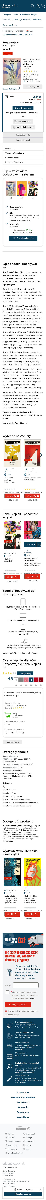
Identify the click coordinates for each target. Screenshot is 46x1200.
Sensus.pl (11, 1138)
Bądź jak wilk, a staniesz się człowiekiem (30, 898)
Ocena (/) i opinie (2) (15, 153)
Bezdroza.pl (30, 1142)
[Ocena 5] (34, 71)
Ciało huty (14, 224)
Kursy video (8, 20)
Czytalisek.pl (12, 1149)
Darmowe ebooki (10, 25)
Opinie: (32, 74)
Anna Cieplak (35, 59)
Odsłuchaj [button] (29, 544)
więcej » (32, 998)
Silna (12, 213)
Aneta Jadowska (32, 218)
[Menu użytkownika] (38, 6)
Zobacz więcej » (12, 1014)
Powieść (15, 799)
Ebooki (15, 14)
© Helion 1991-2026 (10, 1167)
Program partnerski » (24, 1022)
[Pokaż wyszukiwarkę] (32, 6)
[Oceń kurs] (10, 673)
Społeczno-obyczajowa (29, 802)
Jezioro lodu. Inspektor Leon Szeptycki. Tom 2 (11, 898)
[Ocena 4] (32, 71)
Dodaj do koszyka (22, 108)
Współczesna (25, 806)
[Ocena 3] (29, 71)
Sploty (28, 1149)
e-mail (8, 985)
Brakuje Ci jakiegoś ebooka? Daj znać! (27, 1064)
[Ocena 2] (27, 71)
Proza (14, 793)
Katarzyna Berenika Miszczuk (20, 220)
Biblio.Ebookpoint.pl (15, 1153)
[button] (41, 455)
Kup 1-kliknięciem (23, 127)
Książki (34, 14)
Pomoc (34, 653)
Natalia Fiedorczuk (16, 216)
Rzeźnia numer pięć (32, 477)
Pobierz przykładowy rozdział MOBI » (17, 776)
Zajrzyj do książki (10, 89)
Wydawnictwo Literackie (28, 65)
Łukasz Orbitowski (30, 565)
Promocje (18, 20)
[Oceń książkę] (32, 71)
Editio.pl (29, 1138)
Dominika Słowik (20, 218)
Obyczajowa (17, 796)
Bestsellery (36, 20)
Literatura (6, 790)
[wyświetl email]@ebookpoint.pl (18, 1181)
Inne (14, 790)
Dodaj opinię (25, 673)
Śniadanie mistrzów (8, 478)
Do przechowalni (23, 140)
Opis (10, 148)
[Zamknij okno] (40, 1189)
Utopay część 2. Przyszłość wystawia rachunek (32, 560)
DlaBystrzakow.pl (14, 1142)
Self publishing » (22, 1075)
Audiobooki (25, 14)
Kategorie (7, 14)
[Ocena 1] (24, 71)
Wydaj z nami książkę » (24, 1032)
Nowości (27, 20)
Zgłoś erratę (7, 778)
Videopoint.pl (13, 1145)
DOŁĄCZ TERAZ (18, 1004)
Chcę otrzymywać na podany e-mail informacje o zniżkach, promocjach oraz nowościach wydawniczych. (24, 995)
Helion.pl (11, 1134)
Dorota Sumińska (30, 903)
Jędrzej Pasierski (10, 903)
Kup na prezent (24, 121)
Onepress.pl (30, 1134)
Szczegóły (12, 157)
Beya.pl (28, 1145)
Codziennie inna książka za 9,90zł (16, 35)
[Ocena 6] (37, 71)
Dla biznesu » (20, 1053)
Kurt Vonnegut (9, 482)
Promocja (7, 54)
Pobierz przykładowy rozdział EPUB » (17, 774)
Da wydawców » (22, 1042)
